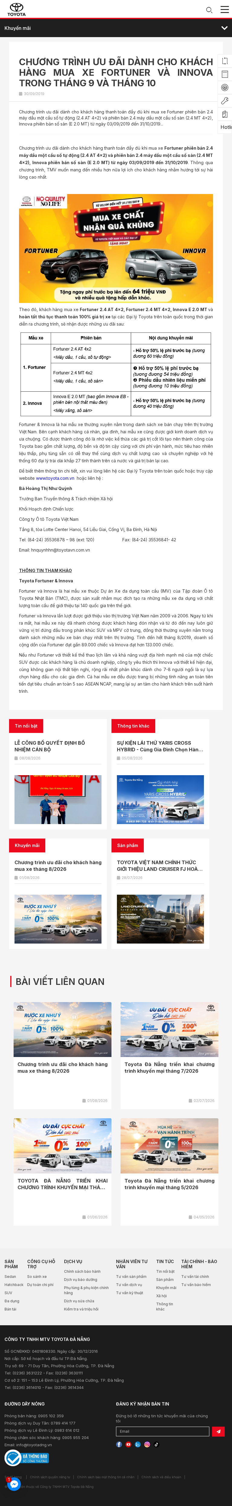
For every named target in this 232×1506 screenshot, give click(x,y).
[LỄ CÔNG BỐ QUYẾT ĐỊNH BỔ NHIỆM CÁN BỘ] (58, 799)
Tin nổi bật (165, 1271)
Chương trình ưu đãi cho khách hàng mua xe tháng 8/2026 (63, 1067)
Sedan (10, 1276)
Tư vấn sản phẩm (131, 1276)
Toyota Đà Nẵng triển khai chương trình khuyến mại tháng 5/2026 (169, 1184)
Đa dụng (12, 1301)
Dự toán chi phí (40, 1284)
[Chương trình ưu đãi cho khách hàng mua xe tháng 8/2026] (58, 919)
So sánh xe (37, 1276)
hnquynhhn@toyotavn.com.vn (60, 549)
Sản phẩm (165, 1279)
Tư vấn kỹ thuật (129, 1293)
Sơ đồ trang (13, 1477)
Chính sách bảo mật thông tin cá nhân (105, 1477)
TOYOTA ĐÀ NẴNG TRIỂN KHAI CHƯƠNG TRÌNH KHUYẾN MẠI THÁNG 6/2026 (63, 1187)
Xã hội (161, 1296)
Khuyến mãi (166, 1287)
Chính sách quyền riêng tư (50, 1477)
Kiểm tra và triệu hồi (81, 1309)
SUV (8, 1293)
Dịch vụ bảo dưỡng (80, 1279)
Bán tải (10, 1309)
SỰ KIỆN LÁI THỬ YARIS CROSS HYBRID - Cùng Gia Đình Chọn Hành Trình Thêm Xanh (159, 749)
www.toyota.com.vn (55, 478)
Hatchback (14, 1284)
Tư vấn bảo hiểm (196, 1284)
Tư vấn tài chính (195, 1276)
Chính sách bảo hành (82, 1271)
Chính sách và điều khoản (161, 1477)
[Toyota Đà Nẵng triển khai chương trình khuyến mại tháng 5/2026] (169, 1145)
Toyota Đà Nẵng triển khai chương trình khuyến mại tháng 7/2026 (169, 1067)
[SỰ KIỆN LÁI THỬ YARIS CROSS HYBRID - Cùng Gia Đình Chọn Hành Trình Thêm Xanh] (160, 799)
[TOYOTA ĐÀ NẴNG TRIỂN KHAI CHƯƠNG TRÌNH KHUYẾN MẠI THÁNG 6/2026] (62, 1145)
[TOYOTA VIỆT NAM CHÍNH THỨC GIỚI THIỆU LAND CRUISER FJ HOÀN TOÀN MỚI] (160, 919)
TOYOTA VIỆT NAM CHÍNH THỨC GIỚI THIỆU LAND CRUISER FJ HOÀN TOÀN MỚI (159, 869)
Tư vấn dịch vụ (129, 1284)
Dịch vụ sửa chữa (79, 1301)
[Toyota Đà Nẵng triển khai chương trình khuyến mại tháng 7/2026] (169, 1029)
